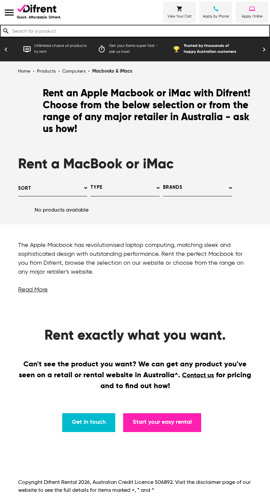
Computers (74, 71)
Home (24, 71)
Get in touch (89, 422)
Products (46, 71)
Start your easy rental (162, 422)
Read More (33, 290)
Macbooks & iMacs (112, 71)
